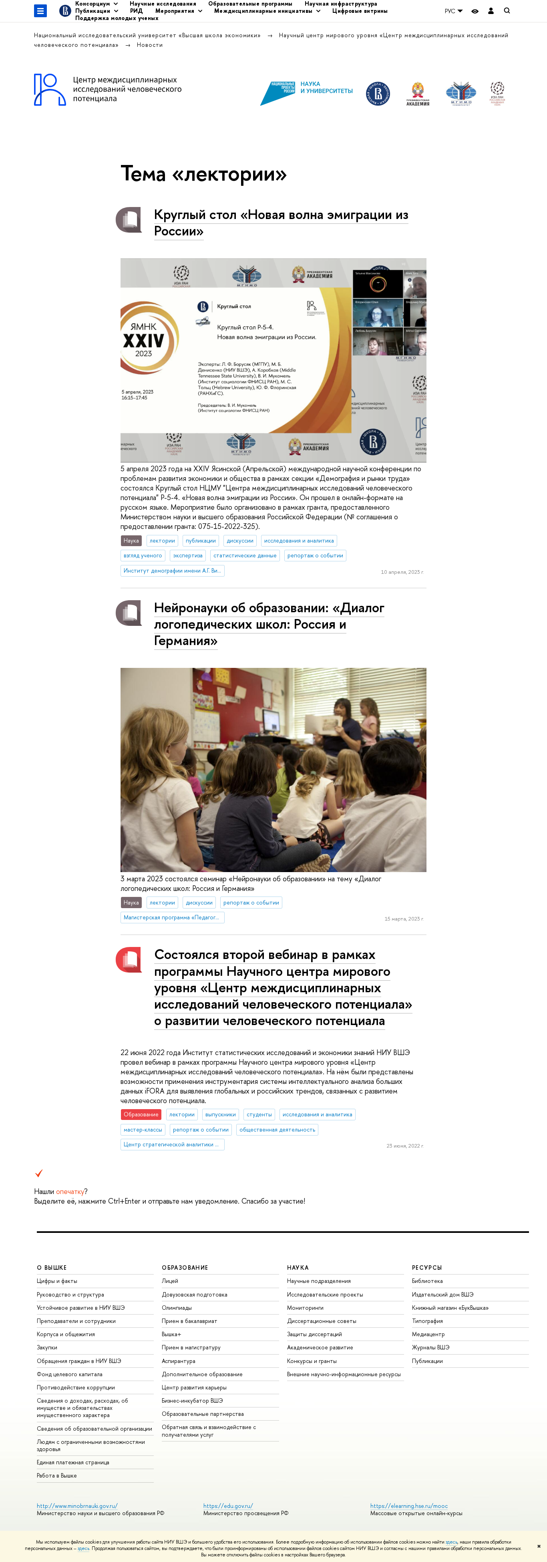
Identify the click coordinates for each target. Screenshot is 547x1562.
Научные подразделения (319, 1281)
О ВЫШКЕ (52, 1267)
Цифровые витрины (360, 10)
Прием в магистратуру (191, 1347)
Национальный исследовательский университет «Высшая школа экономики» (148, 35)
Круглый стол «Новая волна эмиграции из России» (281, 222)
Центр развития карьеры (194, 1387)
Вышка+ (171, 1334)
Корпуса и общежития (66, 1334)
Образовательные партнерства (203, 1413)
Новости (150, 44)
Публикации (427, 1361)
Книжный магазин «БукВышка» (450, 1307)
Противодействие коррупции (76, 1387)
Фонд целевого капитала (70, 1374)
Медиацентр (428, 1334)
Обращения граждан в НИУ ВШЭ (79, 1361)
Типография (427, 1321)
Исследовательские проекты (325, 1294)
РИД (136, 10)
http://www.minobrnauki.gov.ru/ (77, 1506)
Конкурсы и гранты (312, 1361)
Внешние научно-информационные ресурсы (344, 1374)
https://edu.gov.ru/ (228, 1506)
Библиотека (427, 1281)
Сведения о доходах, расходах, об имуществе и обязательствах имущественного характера (82, 1408)
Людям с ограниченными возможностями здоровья (91, 1445)
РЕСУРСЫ (427, 1267)
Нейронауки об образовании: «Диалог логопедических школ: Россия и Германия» (269, 623)
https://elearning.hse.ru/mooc (409, 1506)
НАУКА (298, 1267)
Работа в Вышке (57, 1475)
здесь (451, 1542)
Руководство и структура (70, 1294)
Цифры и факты (57, 1281)
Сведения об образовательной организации (94, 1428)
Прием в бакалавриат (189, 1321)
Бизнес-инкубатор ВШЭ (192, 1400)
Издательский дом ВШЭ (443, 1294)
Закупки (47, 1347)
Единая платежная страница (73, 1462)
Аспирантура (178, 1361)
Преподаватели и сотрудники (76, 1321)
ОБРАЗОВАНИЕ (185, 1267)
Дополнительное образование (202, 1374)
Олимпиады (177, 1307)
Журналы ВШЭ (431, 1347)
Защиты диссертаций (314, 1334)
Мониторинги (305, 1307)
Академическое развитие (320, 1347)
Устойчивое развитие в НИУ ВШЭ (81, 1307)
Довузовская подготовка (194, 1294)
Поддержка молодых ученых (117, 18)
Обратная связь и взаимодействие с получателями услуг (209, 1430)
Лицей (170, 1281)
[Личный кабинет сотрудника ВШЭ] (491, 11)
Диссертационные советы (321, 1321)
